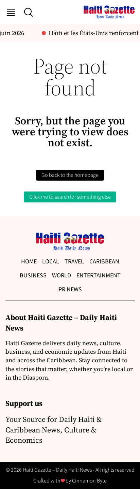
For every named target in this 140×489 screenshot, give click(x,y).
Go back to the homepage (70, 175)
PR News (70, 289)
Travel (74, 261)
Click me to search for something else (70, 197)
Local (50, 261)
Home (29, 261)
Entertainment (98, 275)
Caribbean (104, 261)
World (61, 275)
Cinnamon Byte (89, 481)
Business (33, 275)
